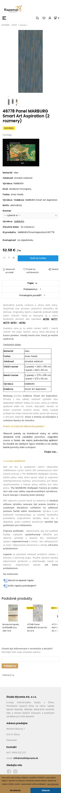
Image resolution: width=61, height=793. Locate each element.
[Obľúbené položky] (44, 18)
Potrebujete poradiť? (30, 295)
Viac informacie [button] (53, 784)
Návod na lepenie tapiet (21, 580)
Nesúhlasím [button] (15, 790)
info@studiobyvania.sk (25, 758)
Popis (31, 283)
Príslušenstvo (31, 289)
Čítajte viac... (51, 451)
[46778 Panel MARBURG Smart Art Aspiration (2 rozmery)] (30, 61)
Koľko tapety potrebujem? (22, 585)
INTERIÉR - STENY (9, 25)
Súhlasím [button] (46, 790)
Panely (23, 25)
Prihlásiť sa (10, 665)
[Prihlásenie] (49, 18)
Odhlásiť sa (8, 675)
